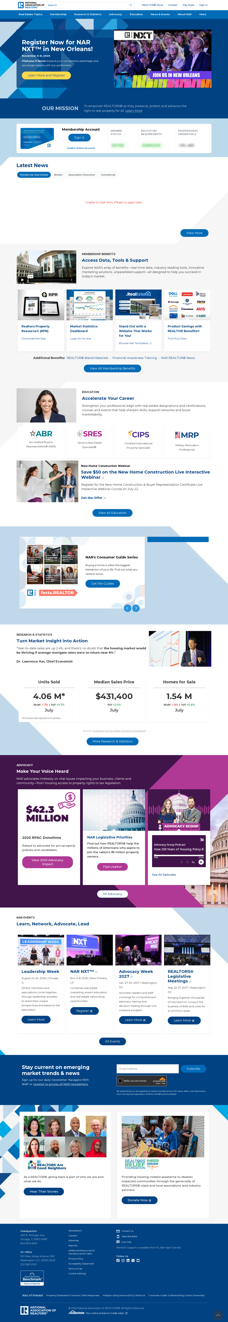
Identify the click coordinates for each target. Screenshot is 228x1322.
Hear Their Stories (44, 1191)
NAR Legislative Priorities (109, 837)
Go (131, 5)
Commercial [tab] (108, 174)
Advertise (73, 1240)
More (202, 14)
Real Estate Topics (30, 14)
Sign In (79, 137)
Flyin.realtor (112, 867)
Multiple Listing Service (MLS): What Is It (124, 1295)
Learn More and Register (46, 75)
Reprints (72, 1245)
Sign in (203, 5)
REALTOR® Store (152, 5)
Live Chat (126, 1242)
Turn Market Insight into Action (52, 640)
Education (136, 14)
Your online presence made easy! (106, 1313)
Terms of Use (75, 1268)
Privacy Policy (75, 1258)
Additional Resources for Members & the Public (81, 1252)
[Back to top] (218, 1315)
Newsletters (75, 1230)
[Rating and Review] (32, 1284)
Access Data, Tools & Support (115, 260)
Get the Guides (102, 583)
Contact (173, 5)
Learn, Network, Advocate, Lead (53, 923)
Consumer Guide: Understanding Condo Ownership (176, 1295)
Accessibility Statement (81, 1263)
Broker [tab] (58, 174)
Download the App (34, 338)
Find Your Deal (177, 338)
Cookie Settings (77, 1273)
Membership (58, 14)
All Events (112, 1041)
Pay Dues (188, 5)
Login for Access (80, 338)
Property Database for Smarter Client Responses (72, 1295)
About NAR (185, 14)
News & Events (160, 14)
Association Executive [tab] (81, 174)
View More (194, 233)
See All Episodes (164, 874)
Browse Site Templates (133, 343)
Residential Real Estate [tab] (34, 174)
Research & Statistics (87, 14)
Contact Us (127, 1231)
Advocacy (115, 14)
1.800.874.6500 (129, 1236)
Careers (72, 1235)
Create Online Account (81, 148)
